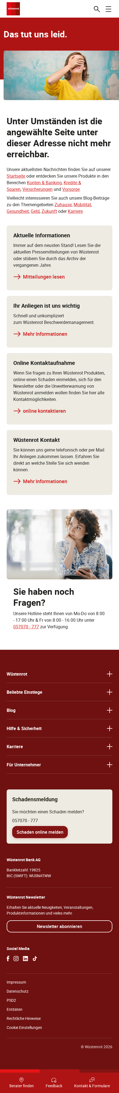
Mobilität (82, 205)
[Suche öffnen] (97, 8)
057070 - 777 (26, 627)
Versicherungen (37, 189)
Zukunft (49, 211)
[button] (59, 674)
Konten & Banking (44, 183)
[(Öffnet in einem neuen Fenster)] (8, 958)
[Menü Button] (108, 9)
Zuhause (63, 205)
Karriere (75, 211)
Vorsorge (71, 189)
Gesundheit (18, 211)
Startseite (16, 176)
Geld (35, 211)
